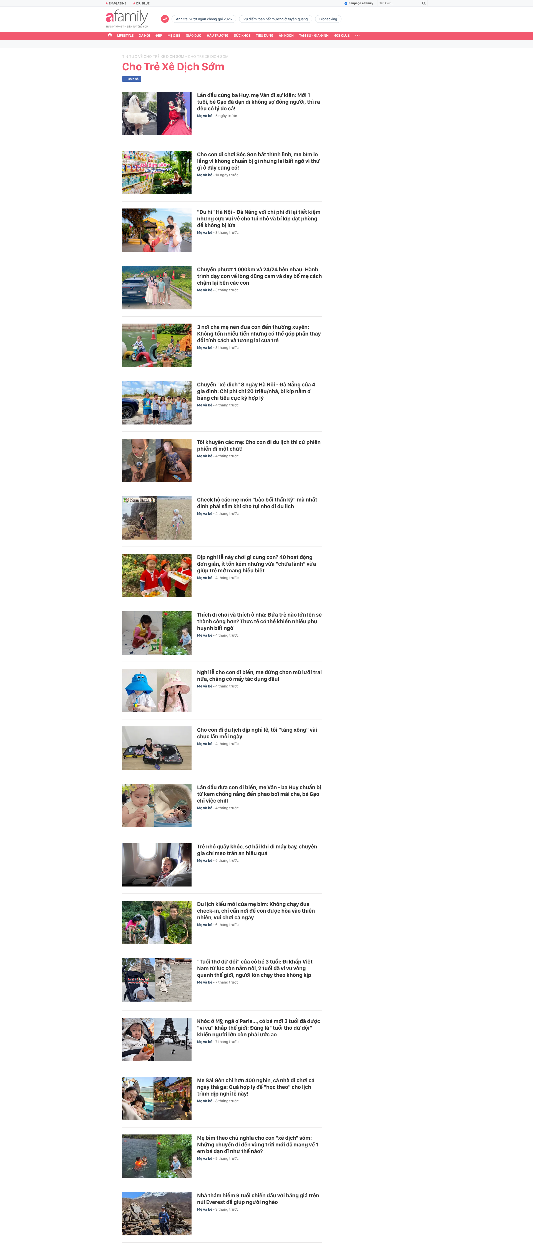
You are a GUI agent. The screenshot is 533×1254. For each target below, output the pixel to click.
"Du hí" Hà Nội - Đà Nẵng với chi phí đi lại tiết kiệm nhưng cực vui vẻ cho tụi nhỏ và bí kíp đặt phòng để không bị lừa (259, 218)
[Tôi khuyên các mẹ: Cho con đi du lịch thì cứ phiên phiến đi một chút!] (157, 460)
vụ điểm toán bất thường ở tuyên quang (275, 19)
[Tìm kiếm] (424, 3)
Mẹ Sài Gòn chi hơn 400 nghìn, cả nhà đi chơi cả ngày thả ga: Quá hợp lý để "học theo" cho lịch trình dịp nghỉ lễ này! (256, 1087)
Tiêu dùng (264, 36)
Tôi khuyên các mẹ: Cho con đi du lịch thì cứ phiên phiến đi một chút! (259, 445)
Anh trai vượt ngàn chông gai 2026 (204, 19)
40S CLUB (342, 36)
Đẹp (158, 36)
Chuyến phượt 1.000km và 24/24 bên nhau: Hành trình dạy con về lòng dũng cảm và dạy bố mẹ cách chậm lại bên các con (259, 276)
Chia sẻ (133, 79)
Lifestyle (125, 36)
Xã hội (144, 36)
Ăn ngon (286, 36)
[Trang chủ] (109, 35)
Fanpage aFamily (361, 3)
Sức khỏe (242, 36)
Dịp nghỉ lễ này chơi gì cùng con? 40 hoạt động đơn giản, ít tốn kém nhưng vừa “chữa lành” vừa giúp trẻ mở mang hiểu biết (256, 564)
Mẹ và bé (205, 116)
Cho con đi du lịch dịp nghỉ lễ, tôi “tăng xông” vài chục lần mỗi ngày (257, 733)
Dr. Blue (143, 3)
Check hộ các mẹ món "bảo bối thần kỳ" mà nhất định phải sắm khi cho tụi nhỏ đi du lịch (257, 503)
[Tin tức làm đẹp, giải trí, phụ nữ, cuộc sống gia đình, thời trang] (126, 19)
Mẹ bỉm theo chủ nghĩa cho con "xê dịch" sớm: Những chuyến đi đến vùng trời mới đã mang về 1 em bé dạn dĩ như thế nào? (257, 1144)
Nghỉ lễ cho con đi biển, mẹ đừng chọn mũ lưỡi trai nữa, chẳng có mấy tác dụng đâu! (259, 675)
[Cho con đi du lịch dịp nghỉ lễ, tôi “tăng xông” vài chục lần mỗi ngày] (157, 748)
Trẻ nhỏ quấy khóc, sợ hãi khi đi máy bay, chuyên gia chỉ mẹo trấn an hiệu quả (257, 849)
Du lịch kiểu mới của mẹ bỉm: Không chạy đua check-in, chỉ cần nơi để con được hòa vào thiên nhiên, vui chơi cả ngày (256, 911)
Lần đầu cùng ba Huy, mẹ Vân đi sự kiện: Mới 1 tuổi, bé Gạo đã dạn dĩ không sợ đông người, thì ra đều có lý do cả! (258, 102)
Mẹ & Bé (174, 36)
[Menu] (357, 36)
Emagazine (117, 3)
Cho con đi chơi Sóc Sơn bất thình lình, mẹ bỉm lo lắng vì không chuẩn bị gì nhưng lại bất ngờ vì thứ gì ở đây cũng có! (258, 161)
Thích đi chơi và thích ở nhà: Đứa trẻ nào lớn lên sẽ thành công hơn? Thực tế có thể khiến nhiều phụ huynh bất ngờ (259, 621)
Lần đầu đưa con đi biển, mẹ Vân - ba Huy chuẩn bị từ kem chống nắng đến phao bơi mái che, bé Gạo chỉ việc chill (259, 794)
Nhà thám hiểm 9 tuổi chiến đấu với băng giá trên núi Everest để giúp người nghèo (258, 1198)
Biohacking (328, 19)
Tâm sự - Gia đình (314, 36)
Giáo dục (194, 36)
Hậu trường (217, 36)
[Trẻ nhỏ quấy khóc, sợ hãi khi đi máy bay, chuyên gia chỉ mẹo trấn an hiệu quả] (157, 865)
